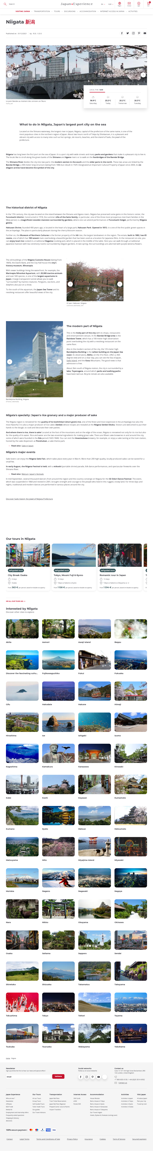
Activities (132, 11)
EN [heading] (102, 4)
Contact (10, 1139)
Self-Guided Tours (38, 1104)
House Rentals (95, 1098)
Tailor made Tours (39, 1107)
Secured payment (139, 1139)
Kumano (10, 829)
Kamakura (47, 767)
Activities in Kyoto (127, 1104)
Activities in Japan (127, 1098)
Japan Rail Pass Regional (57, 1104)
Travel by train (142, 1104)
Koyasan (82, 798)
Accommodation (88, 11)
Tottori (81, 1016)
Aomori (45, 642)
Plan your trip (141, 1101)
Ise (43, 736)
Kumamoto (120, 798)
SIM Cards (77, 1098)
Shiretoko (11, 985)
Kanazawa (83, 767)
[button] (73, 94)
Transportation (42, 11)
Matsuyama (12, 860)
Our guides (36, 1109)
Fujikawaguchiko (51, 673)
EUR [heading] (110, 4)
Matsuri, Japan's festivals (33, 474)
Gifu (8, 704)
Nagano (46, 891)
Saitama (46, 953)
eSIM (75, 1101)
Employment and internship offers (17, 1112)
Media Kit (9, 1109)
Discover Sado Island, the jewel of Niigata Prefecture (29, 499)
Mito (44, 860)
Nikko (45, 922)
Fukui (81, 673)
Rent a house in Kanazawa (98, 1107)
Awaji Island (84, 642)
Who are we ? (10, 1098)
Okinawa (119, 922)
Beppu (118, 642)
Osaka (9, 953)
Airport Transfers (55, 1109)
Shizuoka (46, 985)
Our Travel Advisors (39, 1112)
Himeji (118, 704)
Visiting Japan (23, 11)
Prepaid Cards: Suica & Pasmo (59, 1107)
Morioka (10, 891)
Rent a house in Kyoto (97, 1104)
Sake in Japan (27, 445)
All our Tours (37, 1098)
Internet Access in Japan (112, 11)
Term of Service (119, 1139)
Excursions (69, 11)
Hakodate (47, 704)
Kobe (8, 798)
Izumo (118, 736)
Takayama (120, 985)
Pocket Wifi (77, 1104)
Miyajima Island (86, 860)
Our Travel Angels (96, 1112)
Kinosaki (119, 767)
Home (8, 1058)
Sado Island (72, 360)
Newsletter (9, 1101)
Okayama (83, 922)
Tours (57, 11)
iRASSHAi (9, 1121)
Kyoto (45, 829)
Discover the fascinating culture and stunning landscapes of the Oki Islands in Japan (22, 673)
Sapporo (82, 953)
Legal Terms (24, 1139)
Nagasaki (83, 891)
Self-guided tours (16, 570)
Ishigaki (82, 736)
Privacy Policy (72, 1139)
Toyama (118, 1016)
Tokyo (45, 1016)
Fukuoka (119, 673)
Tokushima (11, 1016)
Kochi (45, 798)
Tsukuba (10, 1047)
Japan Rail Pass (54, 1098)
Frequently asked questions (15, 1115)
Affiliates (9, 1104)
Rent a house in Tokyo (97, 1101)
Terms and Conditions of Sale (48, 1139)
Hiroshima (11, 736)
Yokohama (120, 1047)
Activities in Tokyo (127, 1101)
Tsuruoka (47, 1047)
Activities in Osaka (127, 1107)
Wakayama (84, 1047)
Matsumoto (120, 829)
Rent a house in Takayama (99, 1109)
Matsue (82, 829)
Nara (8, 922)
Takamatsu (84, 985)
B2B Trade (9, 1107)
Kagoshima (11, 767)
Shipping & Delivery (12, 1118)
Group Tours (37, 1101)
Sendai (118, 953)
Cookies (103, 1139)
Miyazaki (119, 860)
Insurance (89, 1139)
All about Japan (142, 1098)
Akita (8, 642)
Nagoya (118, 891)
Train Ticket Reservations (57, 1101)
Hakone (82, 704)
